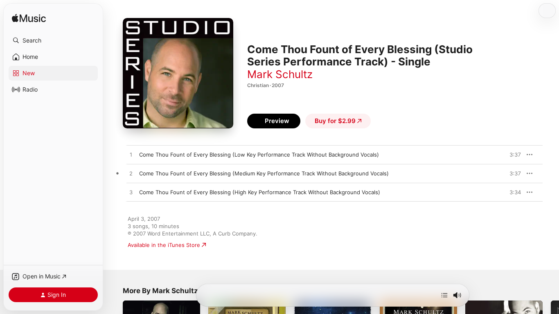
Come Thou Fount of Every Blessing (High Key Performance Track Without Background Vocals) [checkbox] (259, 192)
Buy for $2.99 (335, 121)
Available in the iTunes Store (164, 245)
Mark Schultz (280, 74)
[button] (53, 40)
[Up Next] (444, 295)
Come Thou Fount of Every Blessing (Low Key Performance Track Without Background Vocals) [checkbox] (259, 154)
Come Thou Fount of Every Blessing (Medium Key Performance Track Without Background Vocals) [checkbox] (264, 173)
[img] (29, 18)
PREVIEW (512, 154)
